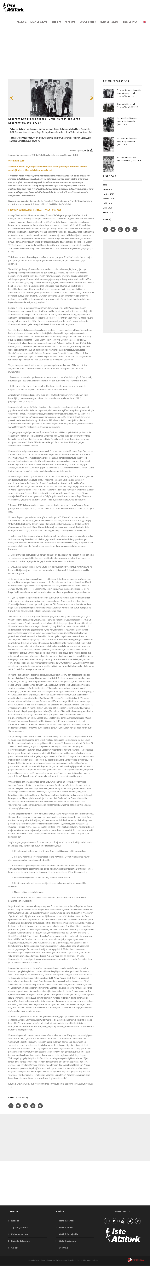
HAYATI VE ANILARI (39, 22)
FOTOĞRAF (71, 22)
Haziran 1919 (108, 194)
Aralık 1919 (107, 212)
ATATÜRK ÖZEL (88, 22)
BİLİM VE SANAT (131, 22)
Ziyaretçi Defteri (19, 1227)
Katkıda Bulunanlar (20, 1241)
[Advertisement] (75, 58)
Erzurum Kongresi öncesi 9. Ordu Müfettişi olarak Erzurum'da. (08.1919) (129, 93)
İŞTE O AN (57, 22)
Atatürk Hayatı (66, 1220)
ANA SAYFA (22, 22)
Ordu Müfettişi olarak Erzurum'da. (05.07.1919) (127, 105)
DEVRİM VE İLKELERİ (109, 22)
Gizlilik (14, 1247)
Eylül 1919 (107, 203)
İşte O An (63, 1247)
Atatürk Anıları (66, 1227)
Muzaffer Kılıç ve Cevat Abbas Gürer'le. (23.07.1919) (129, 159)
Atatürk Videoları (67, 1241)
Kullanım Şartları (19, 1234)
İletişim (15, 1220)
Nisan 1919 (107, 189)
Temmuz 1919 (109, 198)
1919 (105, 185)
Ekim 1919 (107, 207)
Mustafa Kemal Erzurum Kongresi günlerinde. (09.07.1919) (127, 121)
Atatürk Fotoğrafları (69, 1234)
